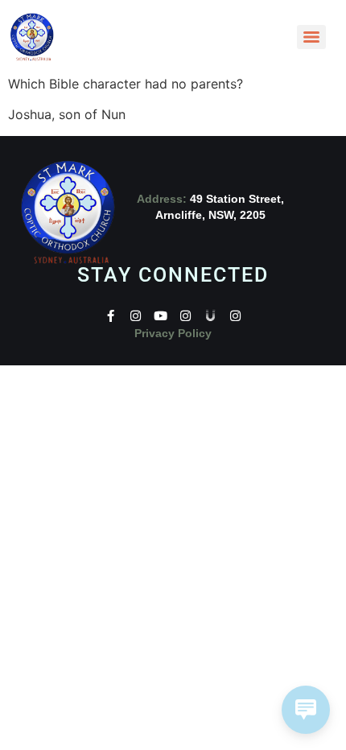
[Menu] (311, 37)
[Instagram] (136, 316)
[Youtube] (160, 316)
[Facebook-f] (111, 316)
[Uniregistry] (210, 316)
